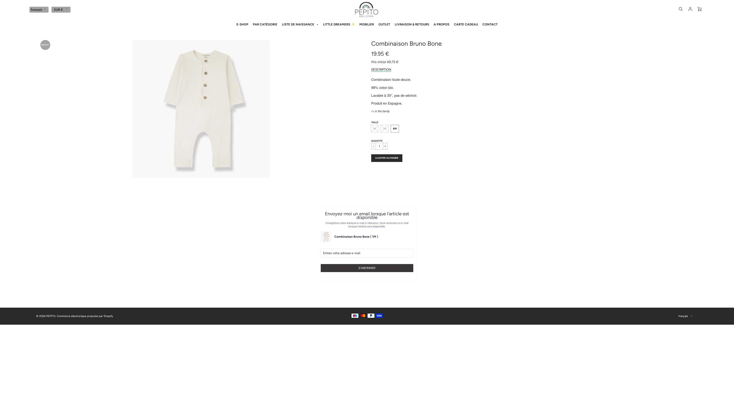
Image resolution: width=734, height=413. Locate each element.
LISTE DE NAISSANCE (298, 24)
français (36, 9)
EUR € (58, 9)
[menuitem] (242, 24)
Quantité (376, 141)
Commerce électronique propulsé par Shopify (85, 316)
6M (395, 128)
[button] (386, 158)
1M (374, 128)
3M (384, 128)
